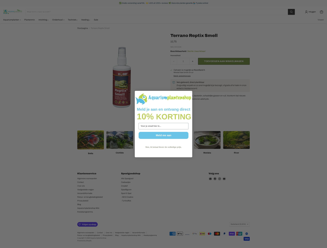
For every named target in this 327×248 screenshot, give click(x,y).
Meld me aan (163, 135)
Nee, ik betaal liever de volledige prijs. (163, 147)
